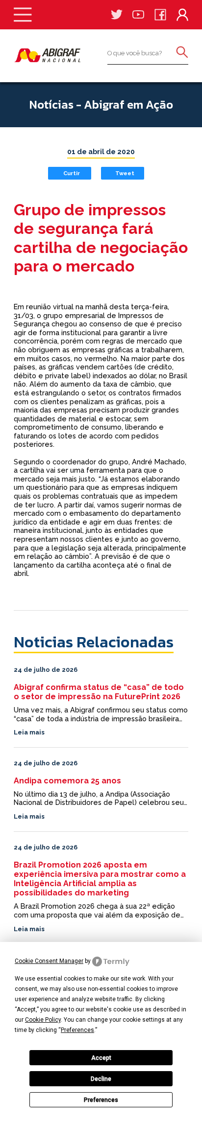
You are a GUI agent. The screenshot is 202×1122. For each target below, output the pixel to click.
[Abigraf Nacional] (47, 55)
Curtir (71, 173)
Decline (101, 1079)
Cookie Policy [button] (43, 1019)
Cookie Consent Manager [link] (49, 961)
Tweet (124, 173)
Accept (101, 1057)
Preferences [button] (77, 1030)
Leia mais (29, 732)
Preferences (101, 1100)
